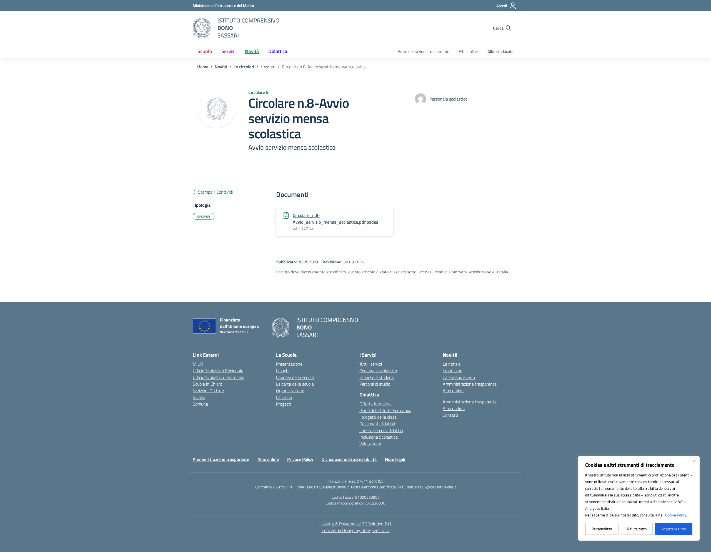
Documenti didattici (377, 423)
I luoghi (282, 370)
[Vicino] (694, 460)
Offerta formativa (375, 403)
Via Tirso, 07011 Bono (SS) (363, 481)
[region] (639, 498)
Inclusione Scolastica (378, 437)
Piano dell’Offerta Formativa (385, 410)
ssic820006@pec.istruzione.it (431, 487)
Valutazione (370, 443)
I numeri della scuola (295, 377)
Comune (200, 404)
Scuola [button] (204, 51)
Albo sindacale (500, 51)
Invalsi (199, 397)
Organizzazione (290, 390)
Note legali (395, 459)
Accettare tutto (674, 529)
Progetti (283, 404)
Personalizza (602, 529)
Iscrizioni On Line (208, 390)
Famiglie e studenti (376, 377)
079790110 (283, 487)
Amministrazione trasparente (423, 51)
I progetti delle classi (378, 417)
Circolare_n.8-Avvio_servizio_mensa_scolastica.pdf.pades (335, 218)
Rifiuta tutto (637, 529)
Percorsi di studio (374, 384)
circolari (203, 216)
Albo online (468, 51)
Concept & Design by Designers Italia (356, 530)
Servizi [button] (228, 51)
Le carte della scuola (295, 384)
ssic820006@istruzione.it (327, 487)
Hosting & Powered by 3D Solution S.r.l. (355, 523)
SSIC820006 (374, 503)
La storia (284, 397)
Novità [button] (252, 51)
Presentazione (289, 364)
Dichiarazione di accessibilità (349, 459)
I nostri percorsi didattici (381, 430)
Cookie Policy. (676, 515)
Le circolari (452, 370)
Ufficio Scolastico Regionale (218, 370)
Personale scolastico (378, 370)
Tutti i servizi (370, 364)
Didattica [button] (277, 51)
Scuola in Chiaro (207, 384)
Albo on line (454, 408)
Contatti (450, 415)
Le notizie (451, 364)
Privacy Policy (300, 459)
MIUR (198, 364)
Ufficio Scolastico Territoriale (218, 377)
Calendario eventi (459, 377)
